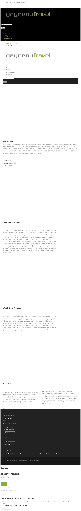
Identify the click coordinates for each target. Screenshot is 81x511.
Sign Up (4, 503)
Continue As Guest (6, 509)
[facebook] (4, 5)
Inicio (5, 33)
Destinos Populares (8, 38)
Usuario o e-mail (4, 477)
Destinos (6, 35)
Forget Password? (5, 487)
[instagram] (8, 5)
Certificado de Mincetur (10, 427)
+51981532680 (11, 441)
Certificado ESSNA (9, 429)
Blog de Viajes (7, 40)
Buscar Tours (7, 36)
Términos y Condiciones (11, 432)
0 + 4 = (3, 494)
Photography (9, 165)
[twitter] (6, 5)
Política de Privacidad (10, 431)
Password (3, 480)
